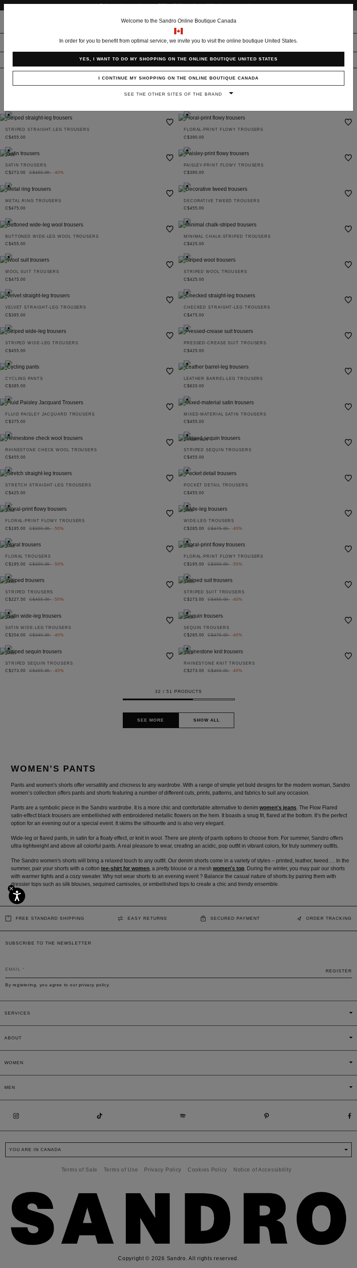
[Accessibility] (17, 896)
